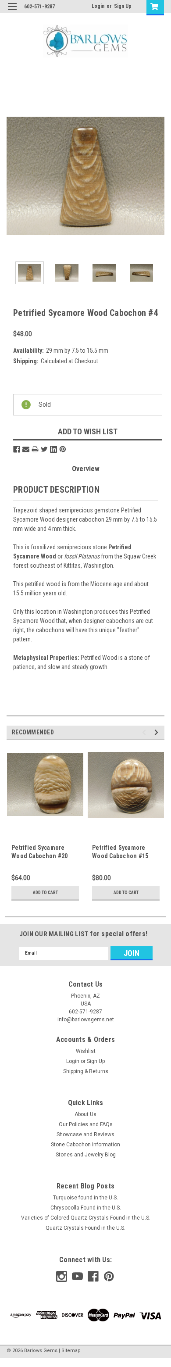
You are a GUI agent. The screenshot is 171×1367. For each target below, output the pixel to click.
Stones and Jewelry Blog (86, 1155)
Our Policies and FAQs (86, 1124)
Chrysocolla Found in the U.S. (85, 1208)
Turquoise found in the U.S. (85, 1198)
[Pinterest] (62, 449)
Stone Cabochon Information (85, 1145)
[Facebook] (16, 449)
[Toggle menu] (12, 12)
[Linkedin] (53, 449)
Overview (86, 469)
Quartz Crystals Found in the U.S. (85, 1228)
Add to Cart (45, 892)
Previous (13, 176)
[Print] (35, 449)
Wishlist (86, 1051)
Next (157, 176)
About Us (85, 1114)
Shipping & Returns (85, 1071)
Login (98, 6)
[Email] (25, 449)
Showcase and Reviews (85, 1134)
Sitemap (71, 1350)
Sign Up (123, 6)
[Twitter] (44, 449)
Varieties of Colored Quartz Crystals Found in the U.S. (85, 1218)
